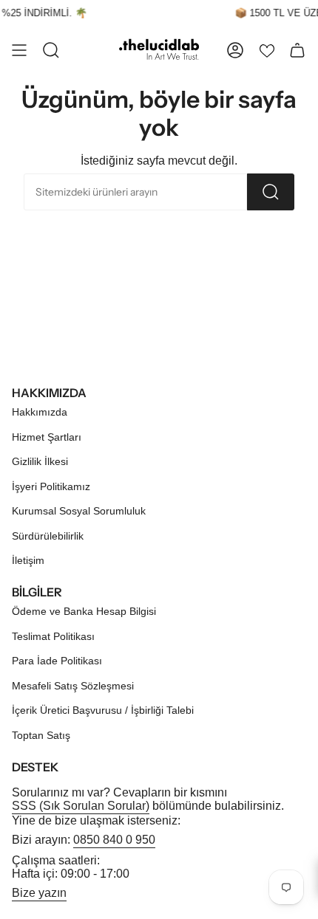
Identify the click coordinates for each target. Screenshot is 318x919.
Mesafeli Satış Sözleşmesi (73, 686)
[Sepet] (297, 50)
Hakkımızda (39, 412)
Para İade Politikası (57, 661)
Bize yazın (39, 893)
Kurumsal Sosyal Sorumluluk (79, 511)
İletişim (28, 560)
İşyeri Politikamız (51, 486)
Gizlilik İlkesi (40, 461)
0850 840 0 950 (114, 839)
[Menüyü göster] (19, 50)
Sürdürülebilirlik (48, 536)
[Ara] (270, 191)
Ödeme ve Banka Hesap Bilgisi (84, 611)
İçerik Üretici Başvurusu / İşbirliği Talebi (103, 710)
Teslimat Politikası (53, 636)
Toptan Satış (41, 735)
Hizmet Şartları (46, 437)
